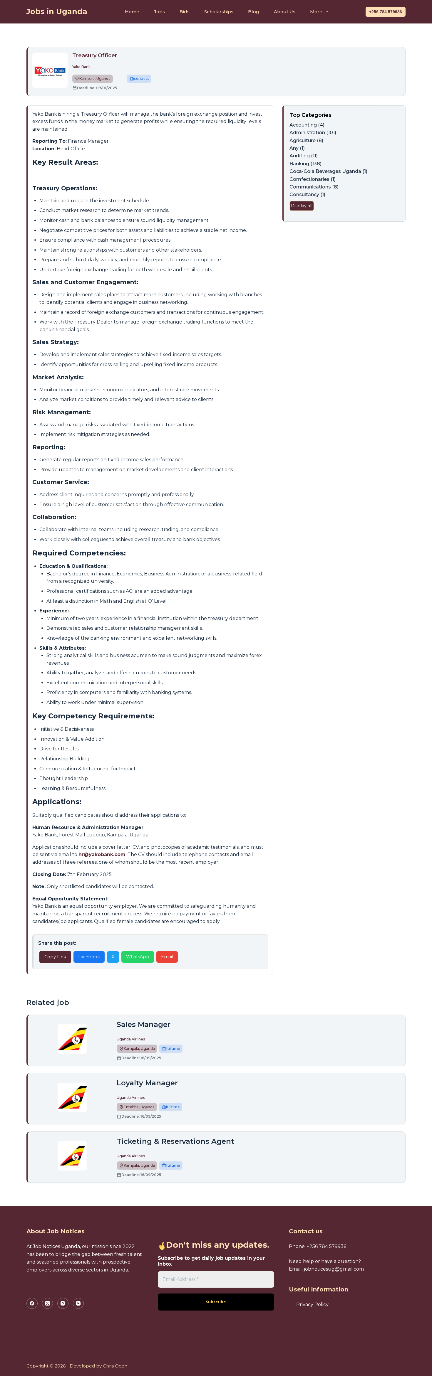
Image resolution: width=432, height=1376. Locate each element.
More (316, 11)
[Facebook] (32, 1303)
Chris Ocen (115, 1366)
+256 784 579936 (385, 11)
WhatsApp (137, 956)
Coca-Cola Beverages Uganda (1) (328, 171)
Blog (253, 11)
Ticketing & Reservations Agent (175, 1141)
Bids (185, 11)
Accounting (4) (306, 125)
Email (167, 956)
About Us (284, 11)
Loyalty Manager (147, 1083)
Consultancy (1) (307, 194)
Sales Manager (143, 1024)
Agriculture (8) (306, 140)
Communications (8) (314, 187)
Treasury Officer (94, 55)
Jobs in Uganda (56, 11)
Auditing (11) (303, 156)
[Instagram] (62, 1303)
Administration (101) (312, 132)
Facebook (89, 956)
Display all (301, 205)
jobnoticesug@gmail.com (334, 1269)
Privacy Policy (312, 1304)
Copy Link (55, 956)
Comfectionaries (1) (312, 179)
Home (132, 11)
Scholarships (218, 11)
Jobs (159, 11)
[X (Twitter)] (47, 1303)
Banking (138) (305, 163)
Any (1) (297, 148)
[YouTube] (78, 1303)
